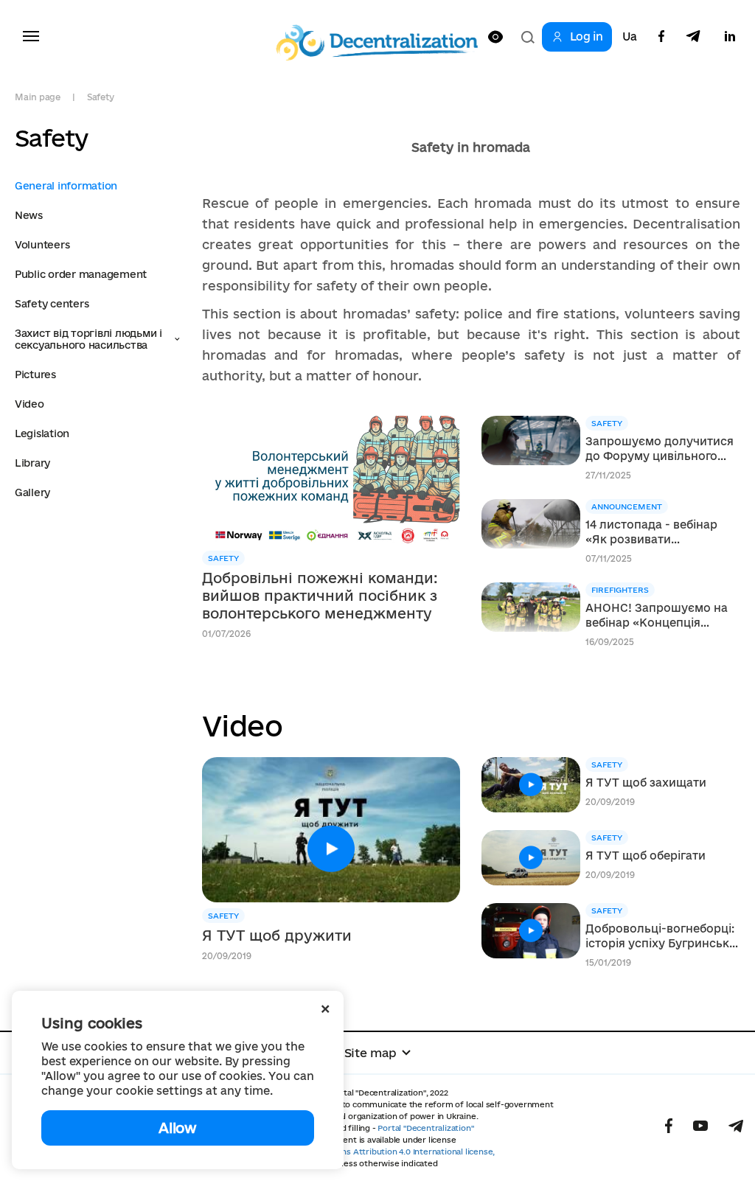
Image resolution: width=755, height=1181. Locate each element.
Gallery (32, 492)
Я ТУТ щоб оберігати (645, 855)
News (29, 215)
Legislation (42, 433)
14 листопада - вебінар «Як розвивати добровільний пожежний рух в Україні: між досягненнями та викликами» (659, 532)
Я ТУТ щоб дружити (277, 935)
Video (29, 404)
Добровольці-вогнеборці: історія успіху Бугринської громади (662, 936)
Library (32, 463)
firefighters (620, 589)
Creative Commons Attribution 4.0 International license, (384, 1151)
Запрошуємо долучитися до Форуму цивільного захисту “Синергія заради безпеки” (659, 449)
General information (66, 186)
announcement (626, 506)
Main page (37, 97)
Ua (629, 37)
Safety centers (51, 304)
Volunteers (42, 245)
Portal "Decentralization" (425, 1127)
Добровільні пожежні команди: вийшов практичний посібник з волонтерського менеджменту (320, 595)
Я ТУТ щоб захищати (645, 782)
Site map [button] (370, 1052)
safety (223, 558)
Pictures (35, 374)
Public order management (81, 274)
